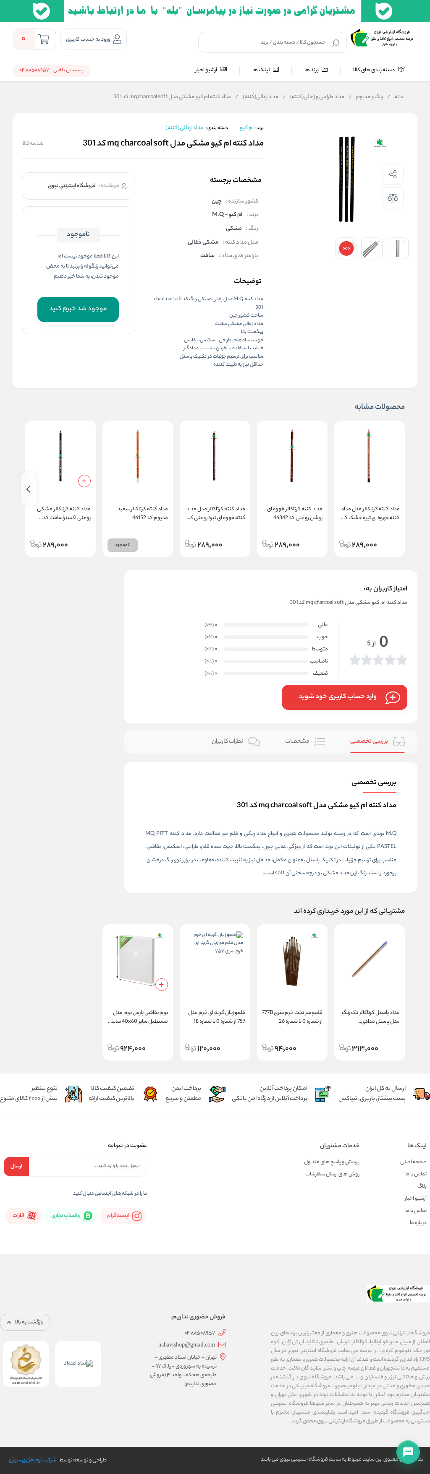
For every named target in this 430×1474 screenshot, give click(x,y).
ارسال (16, 1166)
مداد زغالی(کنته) (256, 97)
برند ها (312, 70)
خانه (395, 97)
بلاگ (422, 1186)
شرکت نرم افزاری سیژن (32, 1460)
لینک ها (261, 70)
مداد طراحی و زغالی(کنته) (313, 97)
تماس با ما (416, 1174)
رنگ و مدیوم (366, 97)
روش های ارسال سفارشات (332, 1174)
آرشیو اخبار (206, 70)
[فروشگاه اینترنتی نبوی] (383, 38)
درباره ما (418, 1223)
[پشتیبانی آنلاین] (408, 1452)
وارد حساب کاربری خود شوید (338, 697)
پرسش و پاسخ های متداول (331, 1162)
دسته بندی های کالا (374, 70)
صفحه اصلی (413, 1162)
